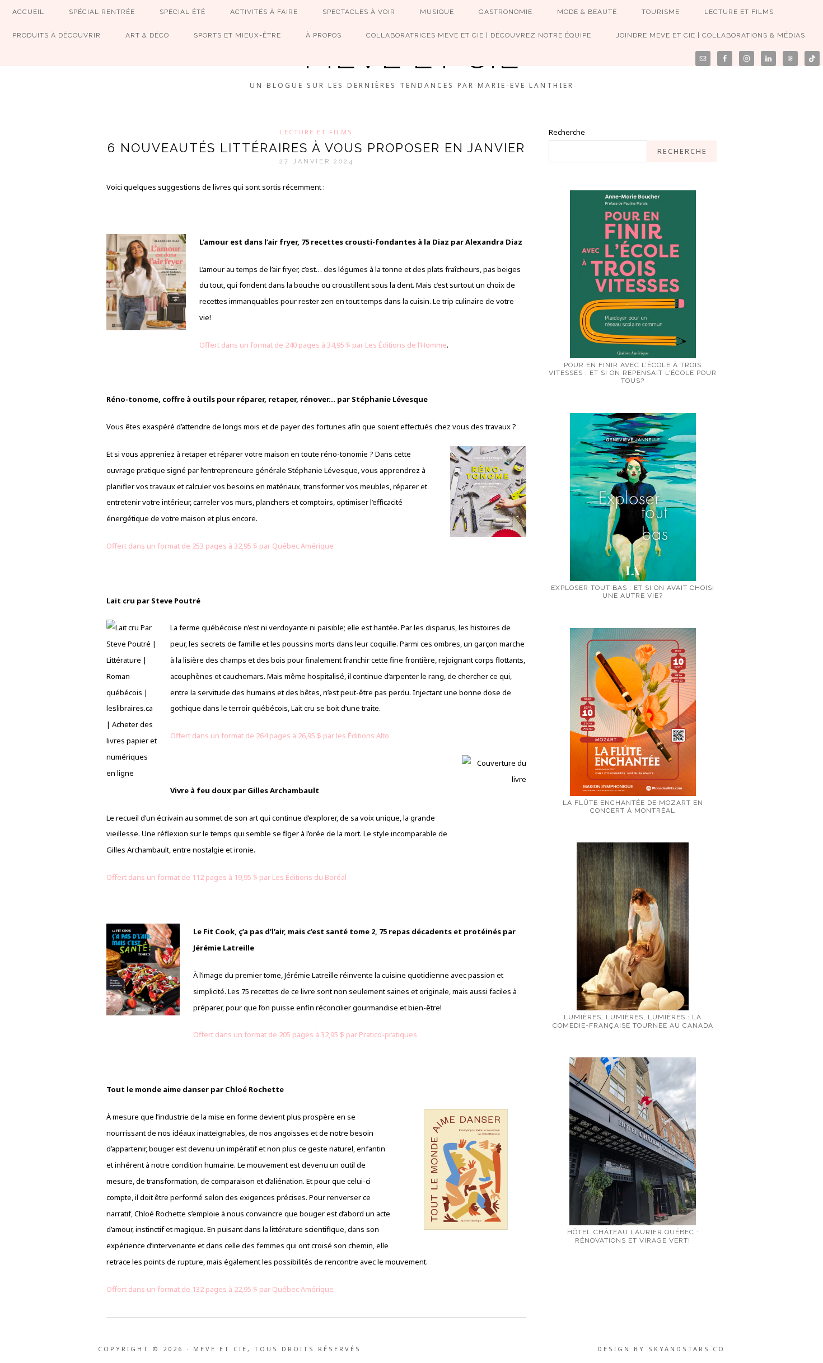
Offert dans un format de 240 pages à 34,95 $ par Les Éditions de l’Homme (323, 345)
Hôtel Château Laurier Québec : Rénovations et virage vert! (633, 1236)
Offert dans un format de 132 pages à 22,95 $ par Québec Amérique (220, 1289)
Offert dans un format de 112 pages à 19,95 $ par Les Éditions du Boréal (226, 877)
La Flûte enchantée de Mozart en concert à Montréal (633, 806)
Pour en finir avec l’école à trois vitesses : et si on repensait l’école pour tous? (633, 373)
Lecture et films (316, 132)
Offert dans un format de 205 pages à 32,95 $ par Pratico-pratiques (305, 1034)
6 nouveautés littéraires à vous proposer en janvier (316, 147)
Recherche (567, 132)
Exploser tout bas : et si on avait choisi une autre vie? (632, 591)
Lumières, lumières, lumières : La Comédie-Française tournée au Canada (633, 1021)
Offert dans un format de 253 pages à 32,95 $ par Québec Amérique (220, 546)
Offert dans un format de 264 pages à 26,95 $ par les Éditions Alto (279, 735)
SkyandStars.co (686, 1349)
